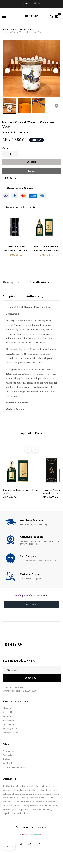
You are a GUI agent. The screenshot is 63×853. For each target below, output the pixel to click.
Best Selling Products (24, 29)
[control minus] (4, 154)
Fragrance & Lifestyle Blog (15, 767)
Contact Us (8, 712)
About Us (7, 708)
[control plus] (15, 154)
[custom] (20, 844)
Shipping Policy (10, 728)
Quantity (6, 148)
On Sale (6, 759)
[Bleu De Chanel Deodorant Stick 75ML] (16, 228)
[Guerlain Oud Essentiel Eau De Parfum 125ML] (47, 228)
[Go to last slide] (7, 70)
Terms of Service (10, 733)
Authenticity (8, 716)
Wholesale (8, 763)
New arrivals (8, 751)
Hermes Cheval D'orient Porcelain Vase (22, 32)
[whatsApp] (29, 844)
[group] (9, 106)
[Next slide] (55, 70)
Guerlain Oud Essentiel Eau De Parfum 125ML (46, 249)
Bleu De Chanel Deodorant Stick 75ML (16, 249)
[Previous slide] (6, 243)
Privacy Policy (9, 720)
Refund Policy (9, 724)
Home (6, 29)
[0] (56, 16)
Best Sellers (8, 755)
